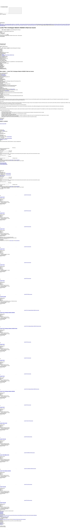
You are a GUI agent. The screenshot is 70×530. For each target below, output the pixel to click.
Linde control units (2, 515)
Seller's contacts (6, 516)
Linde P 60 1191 (3, 486)
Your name (10, 150)
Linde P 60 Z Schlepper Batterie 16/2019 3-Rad (8, 328)
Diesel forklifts (31, 24)
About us (1, 516)
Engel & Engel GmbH (3, 123)
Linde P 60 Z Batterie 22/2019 (5, 470)
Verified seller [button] (2, 170)
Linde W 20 (3, 25)
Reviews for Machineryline (17, 519)
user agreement (17, 186)
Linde (3, 54)
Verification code (14, 184)
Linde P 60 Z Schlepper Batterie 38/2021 (7, 312)
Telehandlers (27, 24)
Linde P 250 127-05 (3, 423)
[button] (35, 18)
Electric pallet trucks (58, 24)
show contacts (3, 74)
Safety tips (1, 119)
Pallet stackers (39, 24)
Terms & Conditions (3, 519)
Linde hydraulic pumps (8, 515)
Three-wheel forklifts (45, 24)
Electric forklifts (35, 24)
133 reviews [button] (1, 132)
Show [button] (6, 136)
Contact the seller (2, 44)
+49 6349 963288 (9, 138)
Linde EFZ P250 (3, 296)
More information (2, 175)
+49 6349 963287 (9, 136)
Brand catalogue (23, 519)
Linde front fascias (15, 515)
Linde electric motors (26, 515)
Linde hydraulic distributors (33, 515)
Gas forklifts (49, 24)
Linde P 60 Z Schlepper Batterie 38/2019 (7, 391)
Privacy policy (8, 519)
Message (10, 156)
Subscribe (1, 239)
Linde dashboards (20, 515)
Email (10, 154)
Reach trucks (53, 24)
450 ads (4, 130)
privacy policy (11, 186)
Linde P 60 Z (2, 197)
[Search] (15, 10)
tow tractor (3, 55)
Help (3, 516)
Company (10, 151)
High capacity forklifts (64, 24)
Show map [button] (13, 147)
